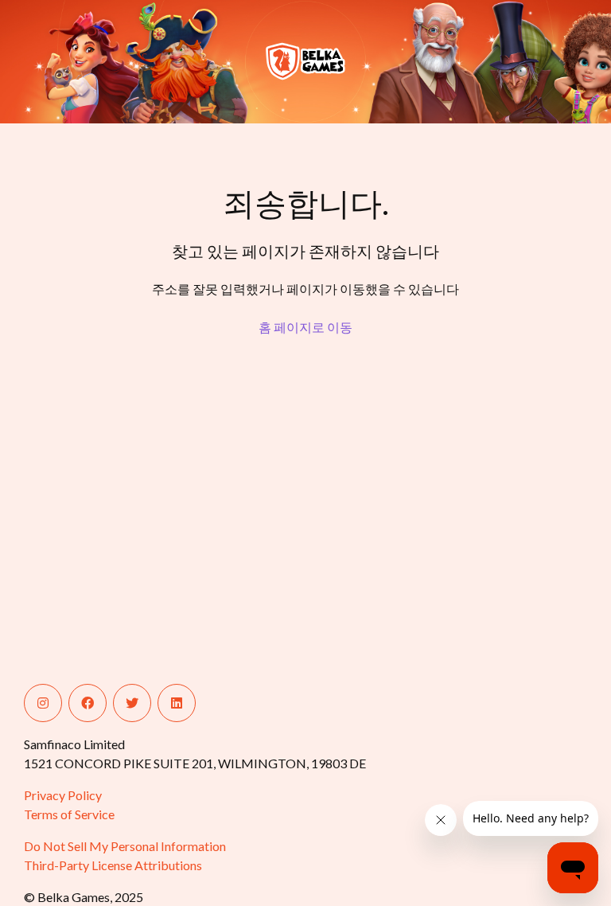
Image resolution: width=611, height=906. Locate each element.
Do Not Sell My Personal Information (125, 845)
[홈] (85, 62)
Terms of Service (69, 814)
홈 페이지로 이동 (305, 326)
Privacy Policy (63, 795)
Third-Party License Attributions (113, 865)
